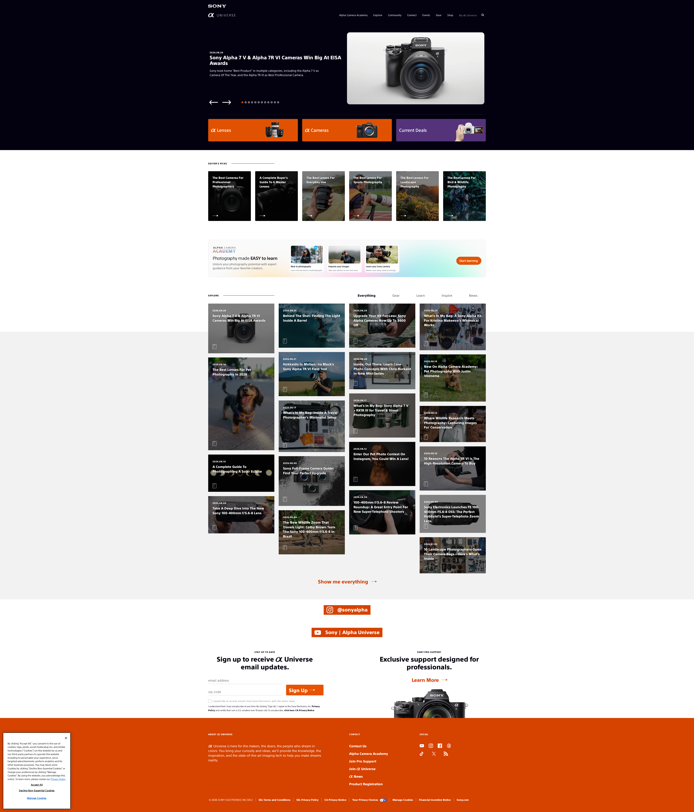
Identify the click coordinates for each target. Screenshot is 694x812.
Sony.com (463, 799)
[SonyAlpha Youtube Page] (422, 746)
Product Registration (366, 784)
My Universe (468, 15)
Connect (412, 14)
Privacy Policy (58, 778)
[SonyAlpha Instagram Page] (431, 746)
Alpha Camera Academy (353, 14)
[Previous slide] (213, 102)
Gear (439, 14)
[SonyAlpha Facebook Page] (440, 746)
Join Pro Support (362, 761)
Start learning (468, 261)
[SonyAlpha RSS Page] (446, 754)
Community (394, 14)
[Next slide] (226, 102)
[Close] (66, 738)
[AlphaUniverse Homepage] (221, 15)
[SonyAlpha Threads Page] (449, 746)
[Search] (483, 14)
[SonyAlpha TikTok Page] (421, 754)
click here (289, 710)
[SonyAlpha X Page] (434, 754)
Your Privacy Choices (365, 799)
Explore (377, 14)
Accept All (37, 784)
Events (426, 14)
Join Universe (362, 769)
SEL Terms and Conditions (274, 799)
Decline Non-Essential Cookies (37, 790)
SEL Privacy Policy (307, 799)
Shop (450, 14)
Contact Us (358, 746)
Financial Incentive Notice (435, 799)
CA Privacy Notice (304, 710)
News (358, 776)
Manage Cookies (403, 799)
